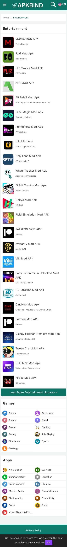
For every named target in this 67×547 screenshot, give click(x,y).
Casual (12, 427)
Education (46, 477)
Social (11, 505)
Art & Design (15, 469)
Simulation (14, 441)
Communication (16, 477)
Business (46, 469)
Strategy (13, 448)
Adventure (47, 413)
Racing (12, 434)
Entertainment (21, 17)
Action (12, 413)
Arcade (12, 420)
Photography (15, 498)
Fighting (45, 427)
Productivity (47, 498)
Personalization (49, 491)
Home (6, 17)
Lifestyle (46, 484)
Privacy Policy (33, 530)
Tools (44, 505)
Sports (45, 441)
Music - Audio (16, 491)
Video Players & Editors (21, 512)
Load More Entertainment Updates (33, 392)
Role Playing (47, 434)
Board (44, 420)
